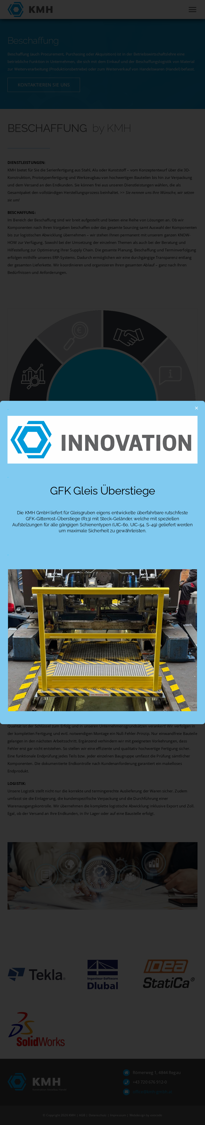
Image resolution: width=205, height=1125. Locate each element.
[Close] (196, 408)
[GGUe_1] (102, 570)
